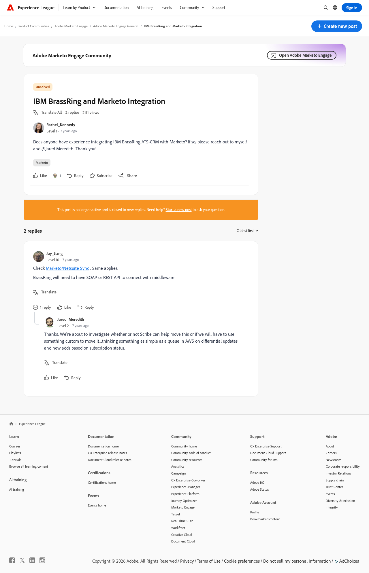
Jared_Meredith (70, 319)
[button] (336, 26)
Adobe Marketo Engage (71, 26)
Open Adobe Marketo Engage (305, 55)
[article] (139, 281)
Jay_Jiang (54, 253)
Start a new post (179, 209)
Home (8, 26)
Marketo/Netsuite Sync (67, 268)
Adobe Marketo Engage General (115, 26)
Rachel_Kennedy (60, 124)
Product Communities (33, 26)
